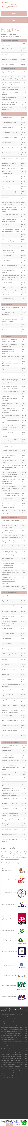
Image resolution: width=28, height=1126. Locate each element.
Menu (14, 13)
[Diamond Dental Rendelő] (9, 5)
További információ (18, 1124)
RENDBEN (9, 1124)
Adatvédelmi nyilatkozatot (17, 1122)
